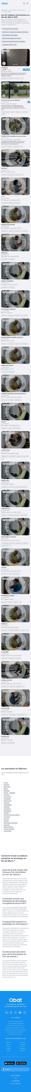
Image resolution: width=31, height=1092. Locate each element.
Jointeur (6, 821)
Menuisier (7, 791)
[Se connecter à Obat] (27, 3)
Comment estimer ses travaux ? (15, 1023)
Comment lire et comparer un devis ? (15, 1028)
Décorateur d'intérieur (11, 823)
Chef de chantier (9, 829)
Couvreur (6, 803)
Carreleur (7, 795)
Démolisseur (7, 811)
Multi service (7, 801)
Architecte (22, 1042)
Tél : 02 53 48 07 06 (15, 1083)
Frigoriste (7, 825)
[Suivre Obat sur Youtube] (20, 1012)
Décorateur (23, 1048)
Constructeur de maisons (11, 815)
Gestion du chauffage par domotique (11, 38)
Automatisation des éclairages (9, 35)
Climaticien (7, 809)
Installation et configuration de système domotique (15, 32)
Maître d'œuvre (8, 827)
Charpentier (7, 831)
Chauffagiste (8, 805)
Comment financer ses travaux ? (15, 1025)
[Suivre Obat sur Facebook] (11, 1012)
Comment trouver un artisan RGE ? (15, 1032)
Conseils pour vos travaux (15, 1034)
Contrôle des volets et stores (9, 44)
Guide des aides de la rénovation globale (15, 1030)
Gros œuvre (7, 797)
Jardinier (8, 1050)
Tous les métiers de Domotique (10, 29)
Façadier (6, 813)
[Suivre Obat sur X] (15, 1012)
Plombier (6, 785)
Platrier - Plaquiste (9, 793)
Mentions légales (15, 1075)
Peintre (6, 783)
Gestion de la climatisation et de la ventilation (13, 41)
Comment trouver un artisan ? (15, 1021)
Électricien (7, 787)
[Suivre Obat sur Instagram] (24, 1012)
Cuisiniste (6, 807)
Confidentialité (15, 1081)
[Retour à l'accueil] (4, 3)
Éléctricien (8, 1042)
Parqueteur (7, 799)
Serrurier (6, 819)
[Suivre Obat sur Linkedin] (7, 1012)
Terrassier (7, 817)
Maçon (6, 789)
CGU (15, 1078)
